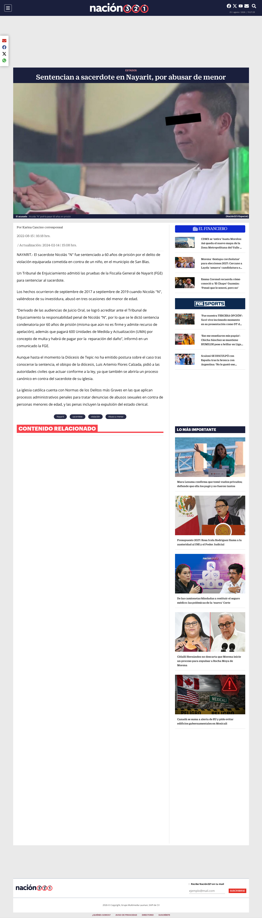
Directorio (148, 915)
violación (95, 416)
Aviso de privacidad (126, 915)
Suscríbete (164, 915)
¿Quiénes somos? (101, 915)
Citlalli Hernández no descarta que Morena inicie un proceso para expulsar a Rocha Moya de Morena (209, 661)
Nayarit (60, 416)
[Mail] (246, 5)
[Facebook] (230, 5)
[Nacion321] (119, 8)
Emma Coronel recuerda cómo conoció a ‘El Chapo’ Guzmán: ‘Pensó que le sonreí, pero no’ (220, 283)
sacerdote (78, 416)
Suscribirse (237, 891)
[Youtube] (241, 5)
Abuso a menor (116, 416)
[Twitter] (235, 5)
